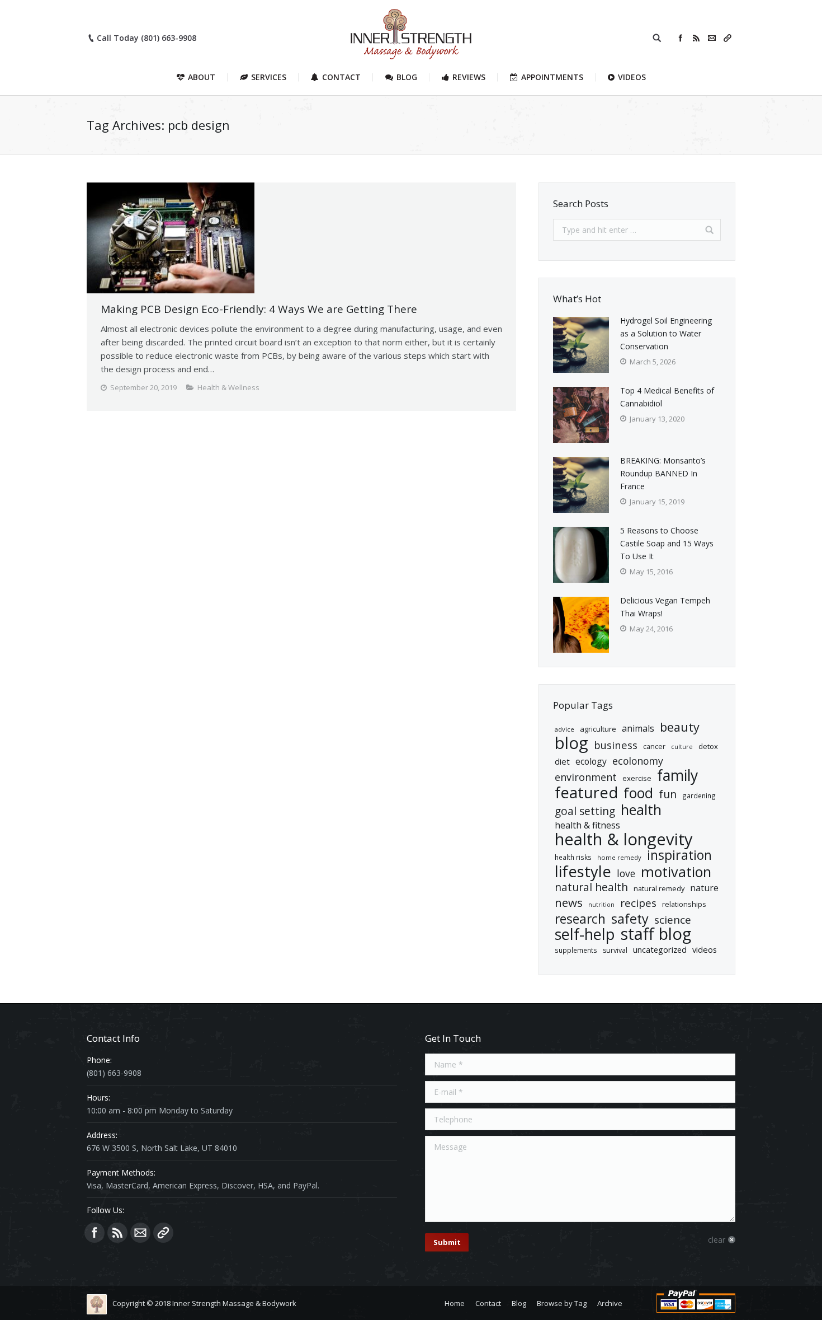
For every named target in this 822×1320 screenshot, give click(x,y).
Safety (630, 918)
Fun (668, 794)
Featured (586, 792)
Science (672, 920)
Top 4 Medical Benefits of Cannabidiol (667, 397)
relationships (684, 904)
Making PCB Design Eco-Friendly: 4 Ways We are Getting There (259, 309)
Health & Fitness (587, 825)
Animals (638, 728)
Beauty (680, 726)
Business (615, 744)
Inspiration (679, 855)
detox (708, 746)
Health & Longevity (624, 839)
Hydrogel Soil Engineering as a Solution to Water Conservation (666, 333)
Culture (682, 747)
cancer (654, 746)
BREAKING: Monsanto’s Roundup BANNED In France (663, 473)
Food (638, 793)
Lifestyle (583, 871)
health (641, 809)
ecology (591, 761)
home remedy (619, 857)
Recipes (638, 903)
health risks (573, 857)
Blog (571, 743)
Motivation (676, 871)
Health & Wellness (228, 387)
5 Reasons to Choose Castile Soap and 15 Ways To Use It (667, 543)
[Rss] (696, 38)
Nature (704, 888)
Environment (586, 777)
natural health (591, 887)
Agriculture (598, 729)
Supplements (576, 949)
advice (564, 729)
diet (562, 761)
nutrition (601, 905)
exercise (636, 778)
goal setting (585, 811)
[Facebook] (680, 38)
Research (580, 918)
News (569, 902)
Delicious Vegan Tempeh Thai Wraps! (665, 607)
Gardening (699, 795)
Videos (704, 949)
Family (677, 775)
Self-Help (585, 934)
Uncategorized (660, 949)
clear (716, 1239)
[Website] (727, 38)
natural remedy (659, 888)
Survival (615, 950)
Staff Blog (656, 934)
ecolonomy (637, 761)
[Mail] (712, 38)
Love (626, 873)
